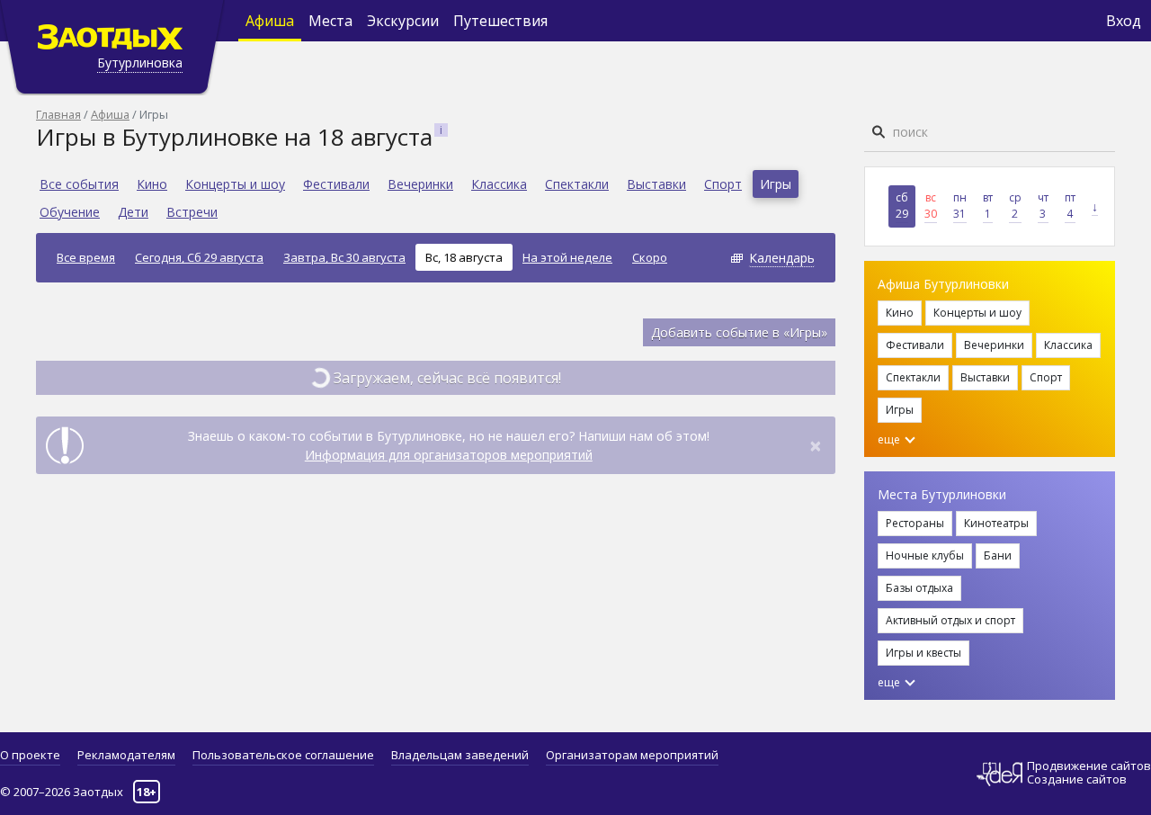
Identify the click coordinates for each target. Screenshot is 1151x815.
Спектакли (577, 184)
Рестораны (915, 523)
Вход (1123, 21)
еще (890, 439)
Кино (152, 184)
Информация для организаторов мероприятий (449, 454)
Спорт (723, 184)
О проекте (30, 755)
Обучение (70, 211)
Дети (133, 211)
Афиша (269, 21)
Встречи (192, 211)
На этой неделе (567, 257)
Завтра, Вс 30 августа (344, 257)
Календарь (782, 257)
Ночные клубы (925, 555)
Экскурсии (403, 21)
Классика (499, 184)
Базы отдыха (919, 588)
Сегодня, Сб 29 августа (199, 257)
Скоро (649, 257)
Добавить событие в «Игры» (739, 332)
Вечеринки (420, 184)
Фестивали (336, 184)
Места (330, 21)
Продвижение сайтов (1089, 766)
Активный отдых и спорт (950, 620)
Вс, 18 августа (464, 257)
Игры (775, 184)
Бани (998, 555)
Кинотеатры (996, 523)
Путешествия (500, 21)
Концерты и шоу (235, 184)
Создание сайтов (1077, 779)
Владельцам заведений (460, 755)
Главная (58, 114)
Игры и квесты (923, 652)
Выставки (656, 184)
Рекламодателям (126, 755)
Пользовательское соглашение (283, 755)
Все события (79, 184)
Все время (86, 257)
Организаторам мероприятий (632, 755)
